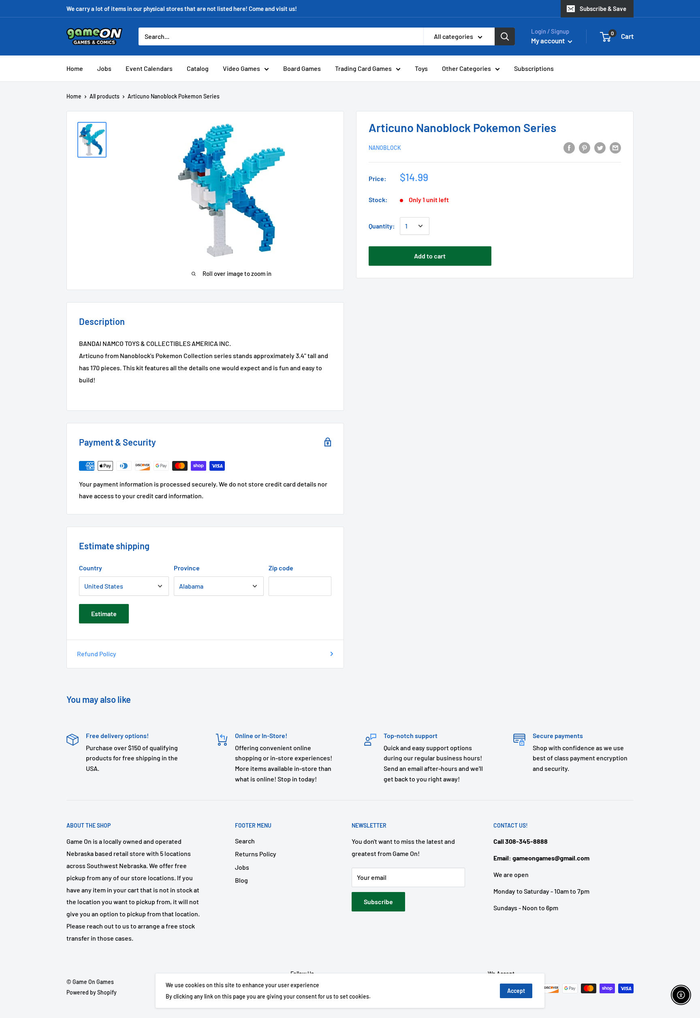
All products (105, 96)
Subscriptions (534, 68)
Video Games (241, 68)
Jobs (104, 68)
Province (187, 568)
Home (74, 68)
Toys (421, 68)
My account (548, 40)
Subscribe (378, 901)
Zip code (281, 568)
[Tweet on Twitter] (600, 147)
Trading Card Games (363, 68)
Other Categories (466, 68)
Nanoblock (385, 147)
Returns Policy (255, 854)
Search (245, 841)
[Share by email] (615, 147)
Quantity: (382, 226)
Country (90, 568)
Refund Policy (96, 653)
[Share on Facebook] (569, 147)
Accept (516, 990)
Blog (241, 880)
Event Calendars (149, 68)
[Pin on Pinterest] (584, 147)
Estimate (104, 613)
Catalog (198, 68)
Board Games (302, 68)
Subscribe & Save (603, 8)
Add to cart (430, 256)
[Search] (505, 36)
